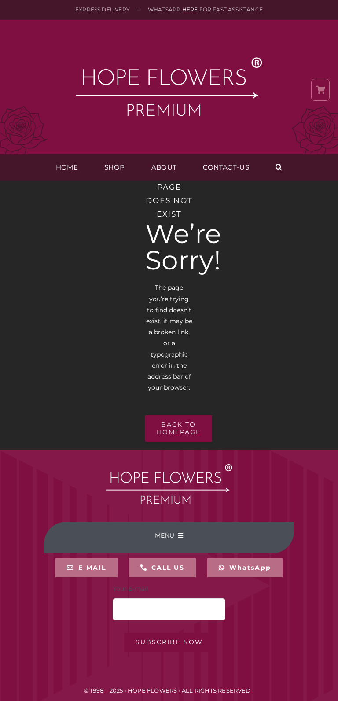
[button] (279, 167)
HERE (190, 9)
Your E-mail (130, 589)
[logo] (169, 40)
